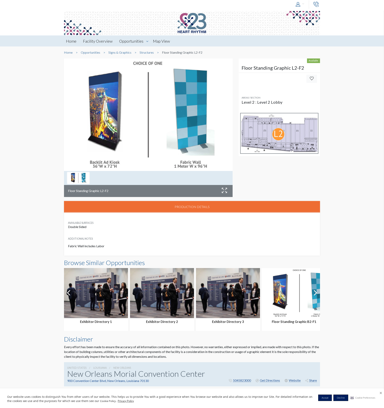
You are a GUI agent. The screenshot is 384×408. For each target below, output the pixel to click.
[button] (363, 398)
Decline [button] (341, 397)
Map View (161, 41)
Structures (147, 52)
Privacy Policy (126, 401)
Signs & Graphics (119, 52)
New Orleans (122, 367)
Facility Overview (98, 41)
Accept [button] (325, 397)
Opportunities (131, 41)
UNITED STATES (77, 367)
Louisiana (100, 367)
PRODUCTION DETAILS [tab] (192, 207)
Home (71, 41)
